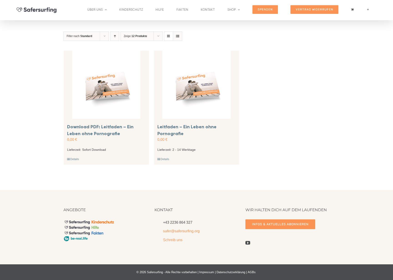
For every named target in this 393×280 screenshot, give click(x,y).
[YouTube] (247, 242)
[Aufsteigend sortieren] (114, 36)
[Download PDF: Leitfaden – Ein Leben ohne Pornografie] (106, 85)
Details (74, 159)
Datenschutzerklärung (231, 272)
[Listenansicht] (177, 36)
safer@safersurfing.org (181, 231)
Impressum (206, 272)
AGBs (252, 272)
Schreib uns (172, 240)
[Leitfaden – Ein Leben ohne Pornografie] (196, 85)
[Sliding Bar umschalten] (368, 9)
